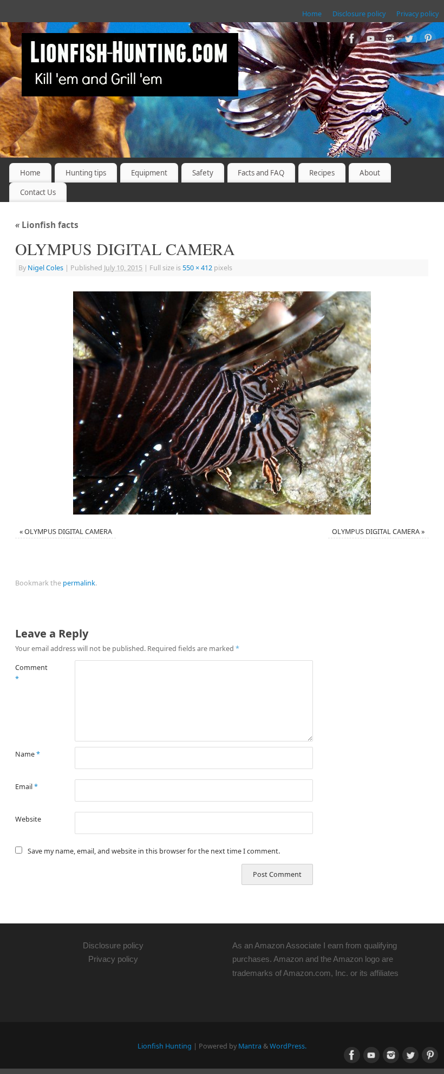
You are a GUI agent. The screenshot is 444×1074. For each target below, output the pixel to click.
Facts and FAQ (261, 173)
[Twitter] (409, 40)
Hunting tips (86, 173)
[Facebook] (352, 40)
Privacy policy (417, 13)
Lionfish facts (47, 225)
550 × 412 (197, 267)
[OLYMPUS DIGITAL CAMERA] (222, 403)
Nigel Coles (45, 267)
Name (27, 754)
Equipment (149, 173)
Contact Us (38, 192)
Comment (30, 673)
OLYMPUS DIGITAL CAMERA (68, 531)
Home (312, 13)
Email (26, 786)
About (370, 173)
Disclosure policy (359, 13)
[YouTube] (371, 40)
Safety (202, 173)
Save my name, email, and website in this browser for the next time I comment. (154, 851)
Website (28, 819)
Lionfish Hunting (165, 1046)
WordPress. (288, 1046)
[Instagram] (390, 40)
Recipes (322, 173)
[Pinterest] (428, 40)
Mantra (250, 1046)
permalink (79, 583)
